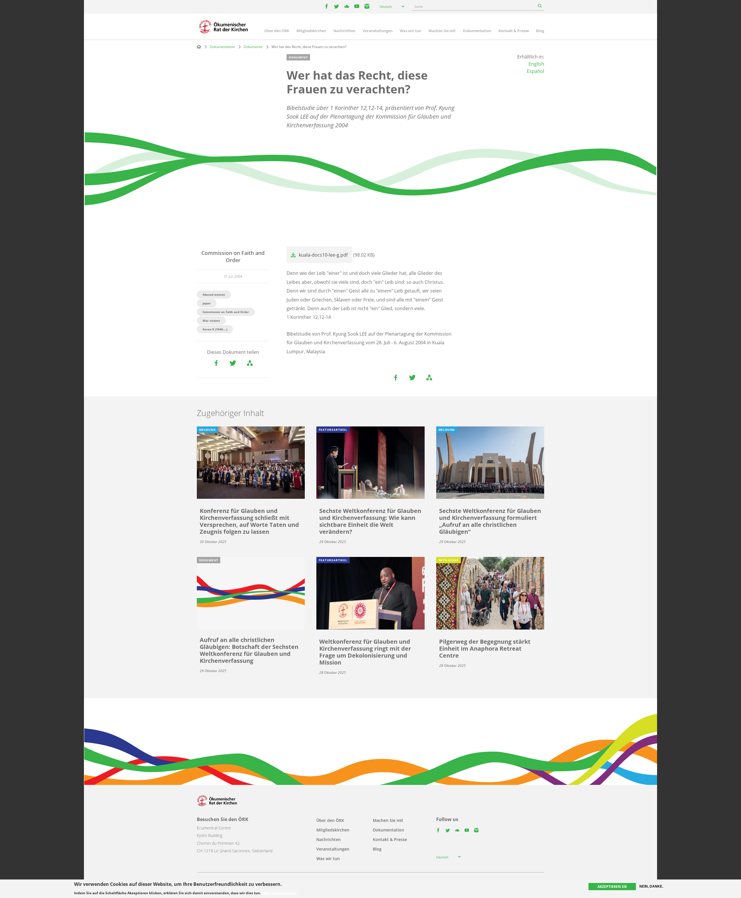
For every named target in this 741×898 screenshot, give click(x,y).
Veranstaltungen (377, 30)
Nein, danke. (651, 886)
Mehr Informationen (279, 893)
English (536, 64)
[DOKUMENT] (251, 593)
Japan (207, 303)
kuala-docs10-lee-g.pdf (323, 255)
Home (199, 47)
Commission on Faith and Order (226, 312)
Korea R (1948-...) (215, 329)
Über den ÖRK (276, 30)
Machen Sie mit (442, 30)
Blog (540, 30)
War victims (211, 321)
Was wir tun (410, 30)
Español (535, 71)
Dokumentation (477, 30)
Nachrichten (344, 30)
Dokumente (253, 46)
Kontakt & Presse (513, 30)
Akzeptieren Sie (612, 886)
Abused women (214, 294)
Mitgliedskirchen (311, 30)
